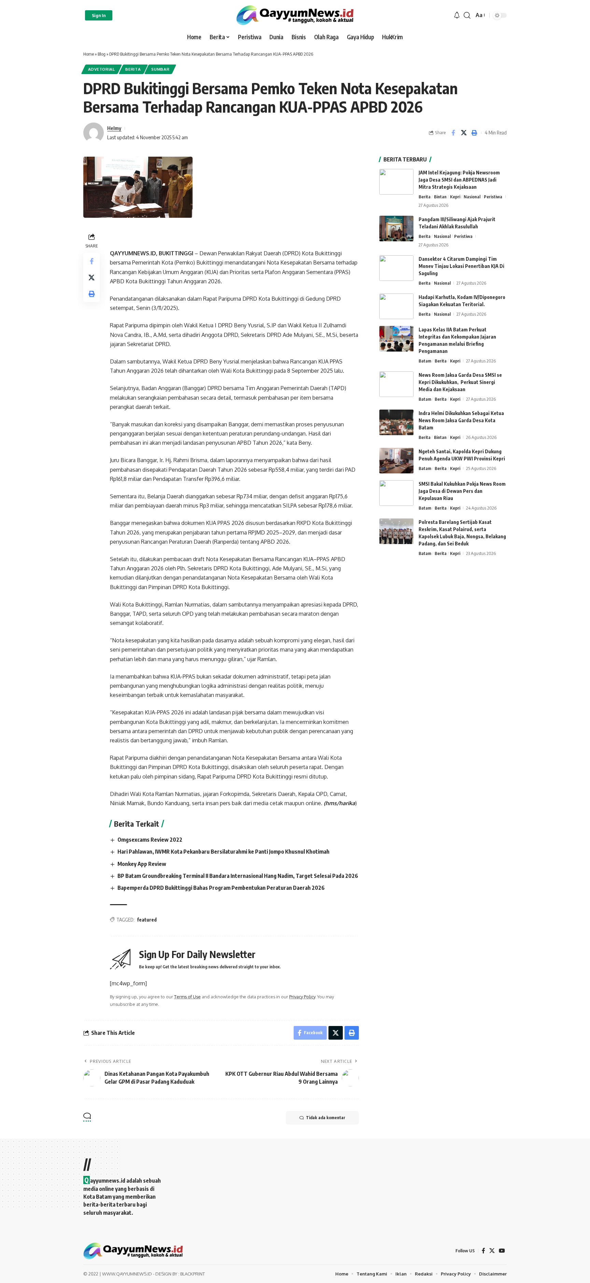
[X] (492, 1250)
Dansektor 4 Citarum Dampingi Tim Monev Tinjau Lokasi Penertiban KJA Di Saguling (461, 266)
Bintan (440, 196)
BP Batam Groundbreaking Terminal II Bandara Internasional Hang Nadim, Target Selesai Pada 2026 (237, 875)
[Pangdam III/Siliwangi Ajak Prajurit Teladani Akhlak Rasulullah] (396, 228)
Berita (133, 69)
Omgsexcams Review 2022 (149, 839)
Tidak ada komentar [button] (325, 1117)
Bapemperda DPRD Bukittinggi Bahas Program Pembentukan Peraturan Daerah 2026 (221, 887)
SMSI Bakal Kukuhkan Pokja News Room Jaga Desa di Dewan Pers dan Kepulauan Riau (462, 491)
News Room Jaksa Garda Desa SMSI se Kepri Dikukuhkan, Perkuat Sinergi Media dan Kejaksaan (460, 382)
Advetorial (101, 69)
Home (88, 54)
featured (147, 920)
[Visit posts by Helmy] (93, 133)
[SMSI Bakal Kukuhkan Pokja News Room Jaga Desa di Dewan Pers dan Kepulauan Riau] (396, 493)
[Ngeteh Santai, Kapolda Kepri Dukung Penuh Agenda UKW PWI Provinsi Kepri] (396, 460)
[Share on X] (463, 132)
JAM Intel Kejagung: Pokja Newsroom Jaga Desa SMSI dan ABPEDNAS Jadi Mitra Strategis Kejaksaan (459, 180)
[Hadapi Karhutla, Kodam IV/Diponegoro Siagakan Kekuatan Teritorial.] (396, 306)
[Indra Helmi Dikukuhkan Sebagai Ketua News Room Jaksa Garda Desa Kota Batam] (396, 422)
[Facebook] (483, 1250)
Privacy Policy (302, 996)
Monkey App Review (141, 863)
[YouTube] (502, 1250)
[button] (98, 15)
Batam (425, 360)
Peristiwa (493, 196)
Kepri (455, 196)
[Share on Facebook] (453, 132)
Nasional (472, 196)
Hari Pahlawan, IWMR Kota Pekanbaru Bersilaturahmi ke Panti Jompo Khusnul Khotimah (223, 851)
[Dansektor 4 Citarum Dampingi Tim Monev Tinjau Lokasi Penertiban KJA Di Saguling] (396, 268)
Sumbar (160, 69)
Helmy (114, 128)
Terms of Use (187, 996)
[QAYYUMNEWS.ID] (294, 15)
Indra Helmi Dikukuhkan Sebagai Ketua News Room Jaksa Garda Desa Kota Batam (461, 420)
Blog (102, 54)
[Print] (474, 132)
